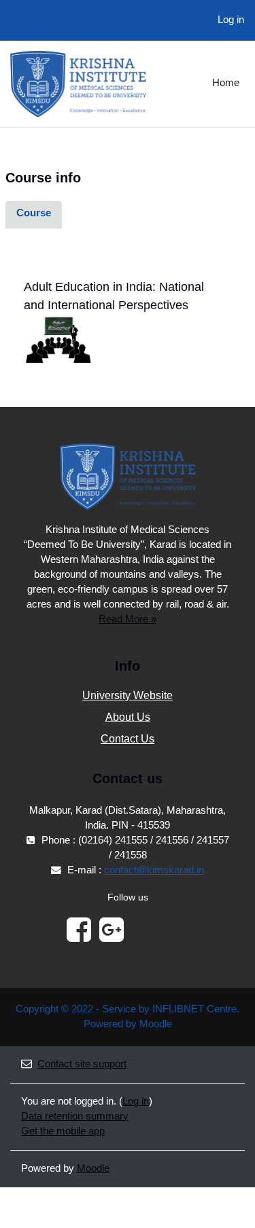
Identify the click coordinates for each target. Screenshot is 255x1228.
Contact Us (127, 739)
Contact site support (81, 1063)
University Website (127, 695)
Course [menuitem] (33, 212)
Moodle (93, 1168)
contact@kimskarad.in (154, 870)
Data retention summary (75, 1116)
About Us (127, 717)
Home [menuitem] (225, 82)
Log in (231, 19)
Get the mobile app (63, 1131)
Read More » (127, 619)
